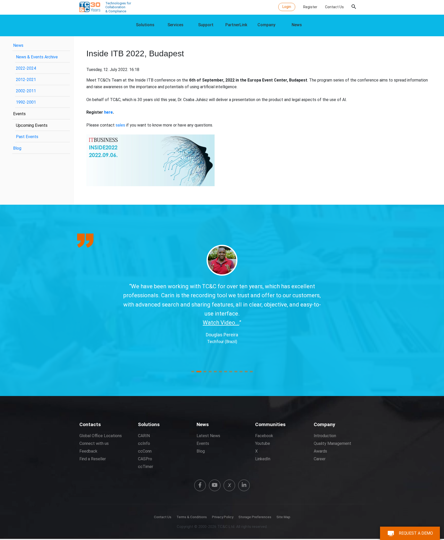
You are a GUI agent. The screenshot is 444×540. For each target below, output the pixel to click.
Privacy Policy (222, 517)
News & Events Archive (37, 57)
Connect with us (94, 443)
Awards (320, 451)
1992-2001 (26, 102)
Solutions (145, 24)
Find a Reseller (92, 458)
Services (175, 24)
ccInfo (144, 443)
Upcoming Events (32, 125)
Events (19, 113)
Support (206, 24)
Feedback (88, 451)
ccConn (145, 451)
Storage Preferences (254, 517)
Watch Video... (310, 331)
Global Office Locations (100, 435)
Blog (17, 148)
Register (310, 7)
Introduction (325, 435)
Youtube (262, 443)
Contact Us (334, 7)
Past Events (27, 136)
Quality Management (332, 443)
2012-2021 (26, 79)
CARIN (144, 435)
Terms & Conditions (192, 517)
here (108, 112)
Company (266, 24)
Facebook (264, 435)
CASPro (145, 458)
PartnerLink (236, 24)
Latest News (208, 435)
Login (286, 7)
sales (120, 125)
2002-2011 (26, 90)
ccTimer (145, 466)
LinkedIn (262, 458)
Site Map (283, 517)
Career (320, 458)
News (297, 24)
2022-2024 (26, 68)
